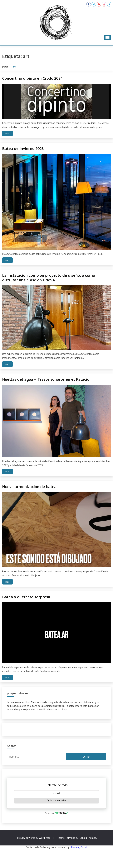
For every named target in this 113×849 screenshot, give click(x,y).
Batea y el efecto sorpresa (26, 596)
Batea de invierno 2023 (23, 148)
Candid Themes (88, 837)
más (7, 133)
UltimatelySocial (78, 847)
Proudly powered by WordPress (34, 837)
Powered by (49, 813)
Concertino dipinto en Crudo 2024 (32, 78)
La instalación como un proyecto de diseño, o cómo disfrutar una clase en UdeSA (48, 277)
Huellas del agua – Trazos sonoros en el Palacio (45, 379)
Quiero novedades (56, 800)
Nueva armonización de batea (29, 486)
